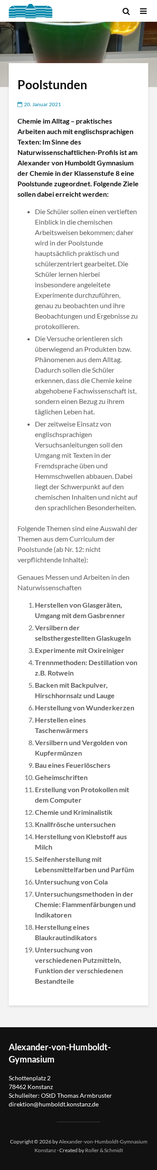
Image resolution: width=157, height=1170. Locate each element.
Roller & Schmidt (104, 1150)
